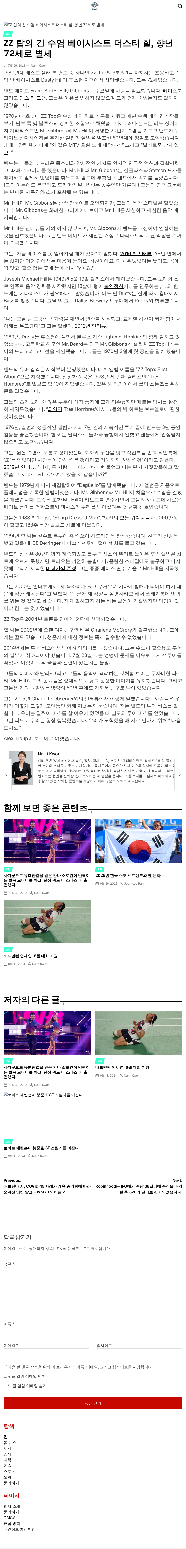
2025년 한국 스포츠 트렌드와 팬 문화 (128, 875)
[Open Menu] (7, 6)
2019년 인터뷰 (19, 467)
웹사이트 (104, 1345)
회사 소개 (12, 1506)
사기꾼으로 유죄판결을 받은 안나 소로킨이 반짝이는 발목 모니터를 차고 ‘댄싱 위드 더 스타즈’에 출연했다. (47, 880)
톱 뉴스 (10, 1442)
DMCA (10, 1517)
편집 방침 (12, 1523)
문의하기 (11, 1482)
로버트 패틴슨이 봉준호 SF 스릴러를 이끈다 (41, 1147)
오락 (8, 33)
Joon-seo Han (134, 883)
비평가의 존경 (61, 568)
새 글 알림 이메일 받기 (27, 1385)
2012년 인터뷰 (90, 326)
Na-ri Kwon (38, 65)
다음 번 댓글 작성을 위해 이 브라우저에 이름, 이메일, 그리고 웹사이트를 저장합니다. (80, 1366)
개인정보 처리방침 (20, 1529)
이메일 (11, 1345)
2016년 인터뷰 (136, 253)
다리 (117, 145)
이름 (9, 1324)
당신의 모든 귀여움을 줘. (130, 518)
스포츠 (9, 1471)
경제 (7, 1454)
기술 (7, 1465)
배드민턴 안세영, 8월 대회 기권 (31, 955)
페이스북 (172, 91)
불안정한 (114, 286)
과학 (7, 1459)
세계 (7, 1448)
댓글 (9, 1263)
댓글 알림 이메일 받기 (27, 1376)
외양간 (55, 409)
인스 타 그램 (32, 98)
